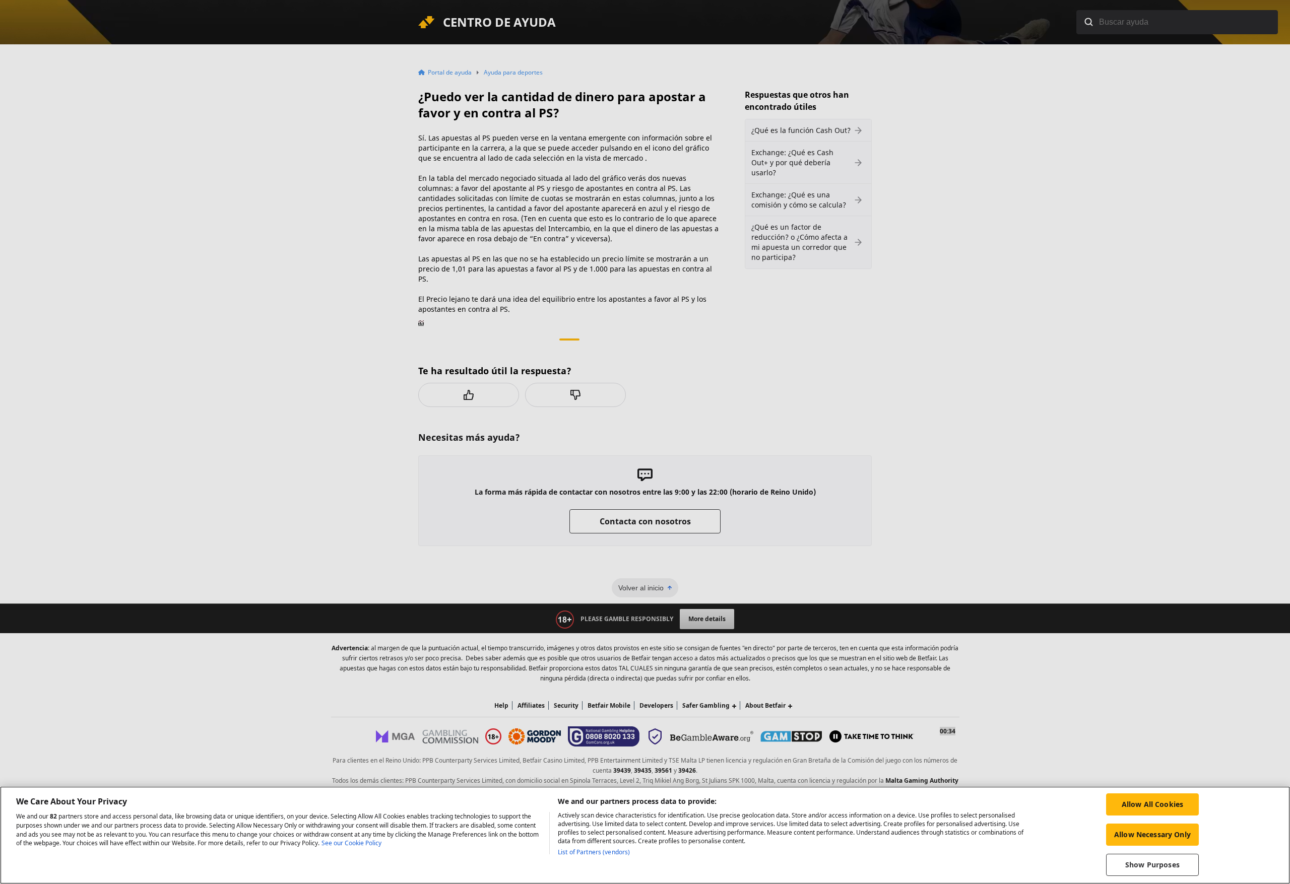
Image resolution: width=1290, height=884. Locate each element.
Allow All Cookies (1152, 804)
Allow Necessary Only (1152, 834)
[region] (645, 835)
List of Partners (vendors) (594, 852)
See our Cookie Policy (351, 843)
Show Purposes (1152, 864)
